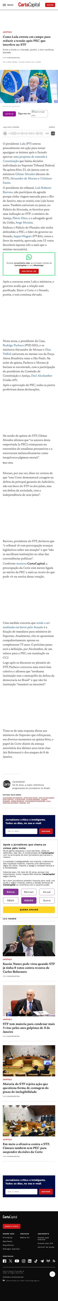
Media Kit (25, 1238)
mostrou (21, 563)
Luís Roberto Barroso (35, 801)
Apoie (9, 114)
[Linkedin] (29, 1261)
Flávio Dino (20, 218)
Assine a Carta (11, 1226)
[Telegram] (42, 1261)
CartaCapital (13, 58)
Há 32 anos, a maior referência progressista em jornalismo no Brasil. (31, 784)
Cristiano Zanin (31, 798)
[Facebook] (4, 1261)
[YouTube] (17, 1261)
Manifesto (7, 1241)
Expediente (8, 1245)
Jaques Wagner (22, 236)
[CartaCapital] (7, 784)
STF (28, 803)
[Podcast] (48, 1261)
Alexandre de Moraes (23, 178)
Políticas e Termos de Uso (13, 1276)
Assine (50, 5)
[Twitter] (10, 1261)
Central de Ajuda (46, 1247)
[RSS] (54, 1261)
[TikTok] (36, 1261)
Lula (22, 144)
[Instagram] (23, 1261)
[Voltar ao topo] (52, 1274)
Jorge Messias (24, 222)
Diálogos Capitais (11, 1249)
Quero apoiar (29, 909)
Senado (22, 803)
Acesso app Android (43, 1239)
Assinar (46, 831)
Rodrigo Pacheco (13, 345)
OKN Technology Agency (30, 1280)
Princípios (7, 1238)
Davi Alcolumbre (41, 375)
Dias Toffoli (8, 799)
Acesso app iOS (45, 1243)
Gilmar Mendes (25, 174)
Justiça (7, 32)
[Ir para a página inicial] (29, 4)
